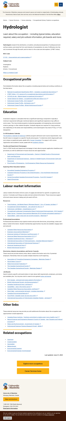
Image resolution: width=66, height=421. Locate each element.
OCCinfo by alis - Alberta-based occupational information (24, 96)
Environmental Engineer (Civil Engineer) (19, 351)
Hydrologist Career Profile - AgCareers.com (20, 103)
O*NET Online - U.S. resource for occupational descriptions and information (30, 94)
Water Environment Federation (16, 264)
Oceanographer (12, 342)
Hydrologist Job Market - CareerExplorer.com (21, 209)
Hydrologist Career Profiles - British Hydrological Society (24, 105)
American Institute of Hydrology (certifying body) (22, 234)
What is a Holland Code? (10, 72)
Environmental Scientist (14, 348)
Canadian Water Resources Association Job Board (22, 289)
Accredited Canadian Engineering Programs (20, 170)
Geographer (11, 344)
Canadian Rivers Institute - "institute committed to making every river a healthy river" (32, 317)
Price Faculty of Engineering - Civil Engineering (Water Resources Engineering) (30, 163)
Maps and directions (11, 399)
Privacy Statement (49, 415)
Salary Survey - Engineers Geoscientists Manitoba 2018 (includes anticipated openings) (33, 213)
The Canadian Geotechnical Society (18, 266)
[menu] (61, 4)
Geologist (10, 339)
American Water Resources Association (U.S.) (21, 236)
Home (5, 20)
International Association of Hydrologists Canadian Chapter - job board (28, 298)
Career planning (26, 20)
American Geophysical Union (16, 245)
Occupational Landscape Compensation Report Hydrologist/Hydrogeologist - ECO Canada (34, 211)
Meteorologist (11, 346)
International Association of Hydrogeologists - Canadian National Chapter (29, 241)
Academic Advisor (38, 142)
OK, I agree (7, 418)
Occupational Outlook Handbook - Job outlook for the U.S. (24, 206)
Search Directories (13, 179)
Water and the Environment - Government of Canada (23, 324)
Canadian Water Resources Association (19, 229)
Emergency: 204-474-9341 (10, 406)
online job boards (46, 276)
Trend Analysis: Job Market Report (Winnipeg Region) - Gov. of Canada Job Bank (31, 204)
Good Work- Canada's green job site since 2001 (21, 295)
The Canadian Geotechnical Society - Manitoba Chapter (24, 268)
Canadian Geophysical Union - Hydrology (19, 238)
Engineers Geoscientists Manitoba (17, 232)
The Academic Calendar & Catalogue (14, 136)
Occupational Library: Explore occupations (46, 20)
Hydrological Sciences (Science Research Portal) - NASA (24, 326)
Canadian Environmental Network (17, 293)
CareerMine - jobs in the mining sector (18, 287)
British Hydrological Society (15, 247)
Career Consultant (35, 140)
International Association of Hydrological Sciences (22, 243)
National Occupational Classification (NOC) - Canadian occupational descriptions (31, 92)
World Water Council (13, 261)
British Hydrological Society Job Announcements (22, 282)
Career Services (14, 20)
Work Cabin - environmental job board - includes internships (25, 291)
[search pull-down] (56, 4)
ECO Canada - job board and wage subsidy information (23, 280)
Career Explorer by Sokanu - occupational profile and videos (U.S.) (27, 98)
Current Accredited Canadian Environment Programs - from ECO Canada (29, 177)
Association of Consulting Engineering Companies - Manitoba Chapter (28, 259)
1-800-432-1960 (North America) (12, 404)
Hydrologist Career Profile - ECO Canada (19, 101)
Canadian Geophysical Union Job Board (19, 284)
